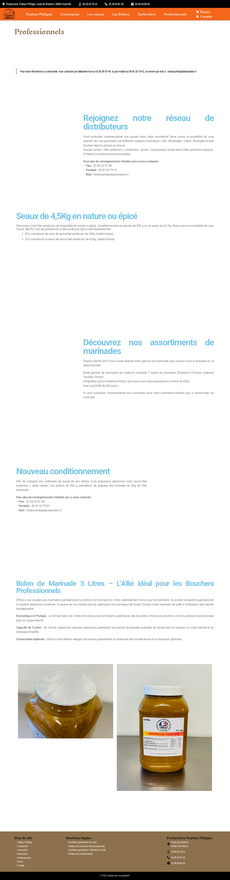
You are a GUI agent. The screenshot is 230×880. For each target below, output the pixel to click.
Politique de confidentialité (80, 853)
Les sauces (95, 14)
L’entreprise (69, 14)
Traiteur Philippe (39, 14)
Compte (20, 865)
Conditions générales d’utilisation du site (87, 850)
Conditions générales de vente (82, 842)
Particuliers (147, 14)
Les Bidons (121, 14)
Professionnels (175, 14)
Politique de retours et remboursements (86, 846)
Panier (20, 861)
